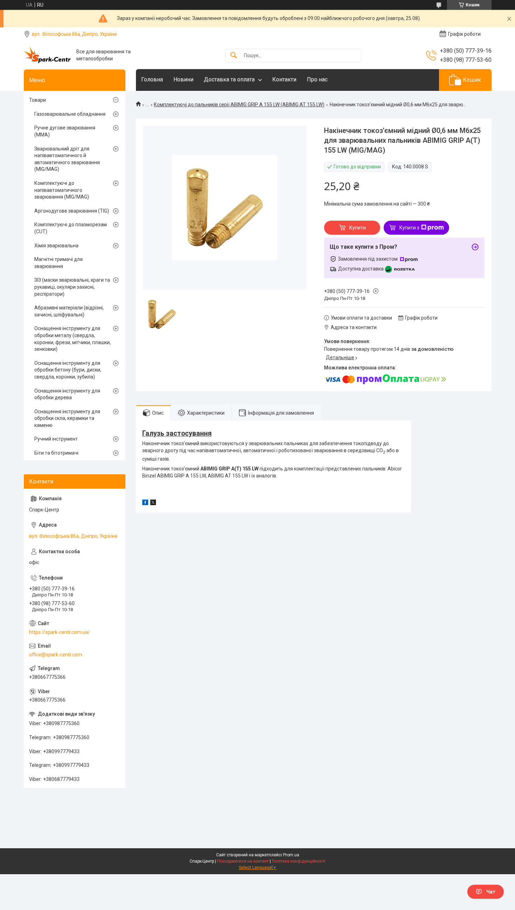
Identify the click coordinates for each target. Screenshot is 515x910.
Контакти (284, 79)
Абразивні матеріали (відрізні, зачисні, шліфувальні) (69, 311)
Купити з (409, 227)
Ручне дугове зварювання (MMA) (64, 131)
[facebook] (145, 503)
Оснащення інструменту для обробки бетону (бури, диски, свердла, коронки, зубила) (67, 370)
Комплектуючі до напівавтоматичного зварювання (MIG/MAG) (61, 190)
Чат (490, 892)
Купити (357, 227)
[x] (153, 503)
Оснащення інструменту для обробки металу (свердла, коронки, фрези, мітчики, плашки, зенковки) (72, 339)
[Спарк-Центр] (47, 55)
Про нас (317, 79)
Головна (152, 79)
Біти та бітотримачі (56, 453)
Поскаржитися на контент (243, 861)
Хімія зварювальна (56, 245)
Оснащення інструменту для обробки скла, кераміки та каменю (67, 418)
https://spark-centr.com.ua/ (59, 632)
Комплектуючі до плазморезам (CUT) (70, 228)
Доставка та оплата (229, 79)
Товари (37, 100)
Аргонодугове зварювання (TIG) (71, 211)
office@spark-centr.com (55, 654)
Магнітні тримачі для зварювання (58, 262)
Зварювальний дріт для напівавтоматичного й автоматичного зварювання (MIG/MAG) (67, 159)
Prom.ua (291, 854)
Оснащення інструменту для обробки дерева (67, 394)
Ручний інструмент (56, 439)
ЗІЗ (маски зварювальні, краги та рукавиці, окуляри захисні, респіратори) (72, 286)
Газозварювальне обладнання (69, 114)
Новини (183, 79)
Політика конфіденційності (298, 861)
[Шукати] (234, 55)
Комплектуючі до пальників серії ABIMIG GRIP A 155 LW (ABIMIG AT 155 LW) (239, 104)
